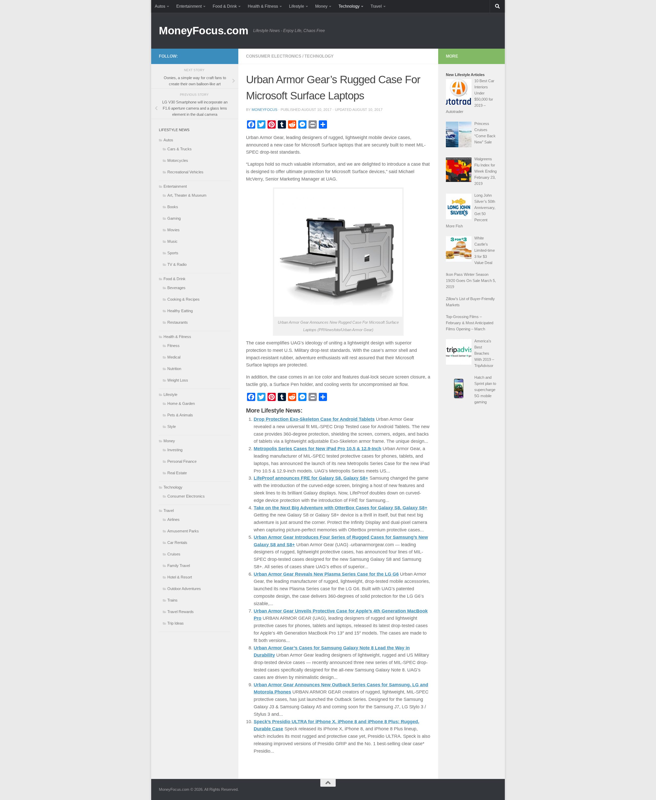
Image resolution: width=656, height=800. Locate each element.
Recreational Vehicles (185, 172)
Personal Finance (182, 461)
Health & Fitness (263, 6)
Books (172, 207)
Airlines (173, 519)
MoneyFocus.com (203, 31)
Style (171, 426)
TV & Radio (177, 264)
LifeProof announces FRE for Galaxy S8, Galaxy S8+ (311, 478)
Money (321, 6)
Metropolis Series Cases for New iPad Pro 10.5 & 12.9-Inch (317, 448)
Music (172, 241)
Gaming (174, 218)
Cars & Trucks (179, 149)
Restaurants (177, 322)
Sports (172, 253)
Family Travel (178, 565)
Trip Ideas (175, 623)
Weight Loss (177, 380)
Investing (174, 450)
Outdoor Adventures (184, 588)
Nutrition (174, 368)
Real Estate (177, 473)
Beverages (176, 288)
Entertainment (189, 6)
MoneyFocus (264, 110)
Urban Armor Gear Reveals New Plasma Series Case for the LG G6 (326, 574)
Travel (376, 6)
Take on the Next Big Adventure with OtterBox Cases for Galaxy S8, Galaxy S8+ (340, 507)
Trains (172, 600)
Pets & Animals (180, 415)
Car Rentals (177, 542)
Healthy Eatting (180, 311)
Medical (173, 357)
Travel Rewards (180, 611)
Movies (173, 230)
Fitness (173, 345)
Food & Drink (225, 6)
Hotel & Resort (179, 577)
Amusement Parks (183, 531)
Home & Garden (181, 403)
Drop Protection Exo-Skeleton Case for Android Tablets (314, 419)
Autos (160, 6)
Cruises (173, 554)
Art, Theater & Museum (187, 195)
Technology (349, 6)
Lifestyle (296, 6)
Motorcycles (177, 160)
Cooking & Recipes (183, 299)
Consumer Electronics (273, 56)
